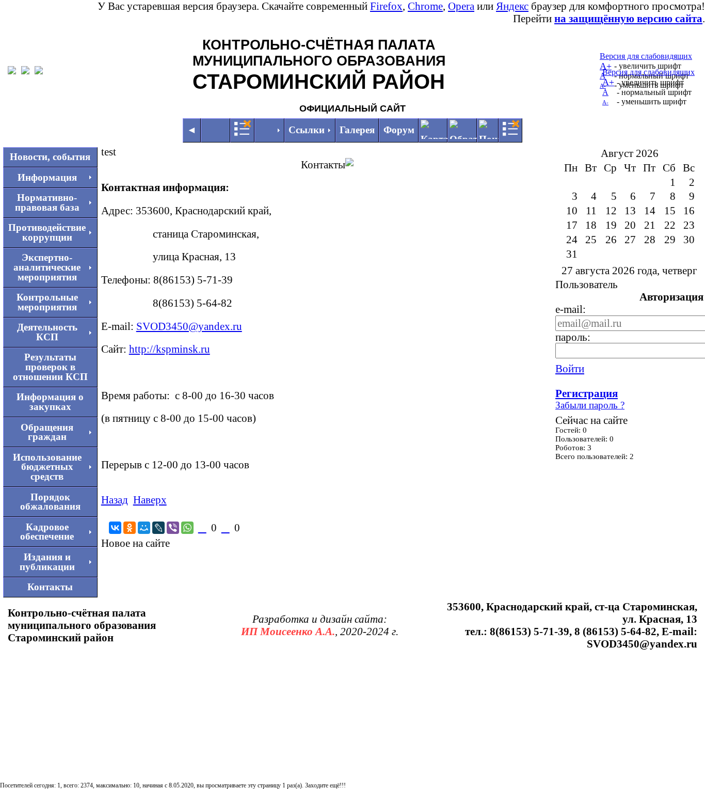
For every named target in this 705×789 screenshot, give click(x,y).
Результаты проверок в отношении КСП (50, 367)
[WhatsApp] (187, 528)
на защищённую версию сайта (628, 18)
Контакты (50, 586)
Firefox (386, 6)
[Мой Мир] (144, 528)
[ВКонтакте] (115, 528)
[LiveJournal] (158, 528)
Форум (398, 129)
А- (605, 102)
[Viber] (173, 528)
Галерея (357, 129)
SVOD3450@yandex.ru (189, 326)
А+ (608, 82)
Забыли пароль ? (589, 405)
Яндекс (512, 6)
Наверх (150, 500)
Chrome (425, 6)
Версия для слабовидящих (646, 56)
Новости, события (50, 156)
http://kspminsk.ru (169, 349)
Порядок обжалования (50, 502)
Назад (114, 500)
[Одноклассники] (129, 528)
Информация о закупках (50, 401)
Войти (569, 368)
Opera (461, 6)
